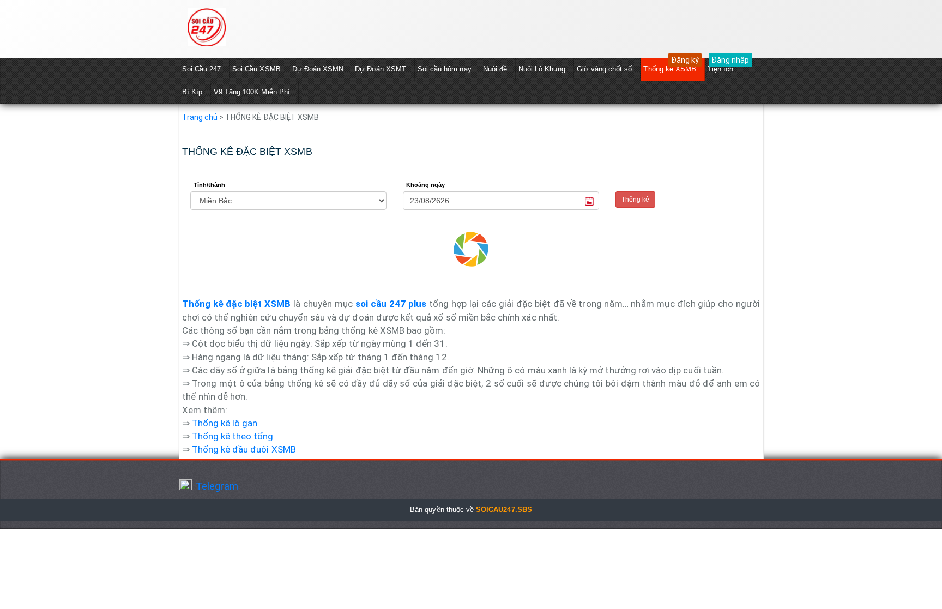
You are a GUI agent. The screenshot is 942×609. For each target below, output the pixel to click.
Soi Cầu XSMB (256, 69)
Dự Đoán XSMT (380, 69)
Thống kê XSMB (669, 69)
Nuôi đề (495, 69)
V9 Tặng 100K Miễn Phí (252, 92)
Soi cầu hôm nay (445, 69)
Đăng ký (685, 60)
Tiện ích (720, 69)
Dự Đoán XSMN (318, 69)
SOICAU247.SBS (504, 509)
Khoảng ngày (425, 185)
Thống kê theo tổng (233, 436)
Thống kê (635, 199)
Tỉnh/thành (210, 185)
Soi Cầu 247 (201, 69)
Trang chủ (200, 117)
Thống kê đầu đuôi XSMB (244, 449)
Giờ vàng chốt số (604, 69)
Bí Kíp (192, 92)
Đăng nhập (730, 60)
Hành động (635, 185)
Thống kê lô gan (225, 423)
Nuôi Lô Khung (541, 69)
